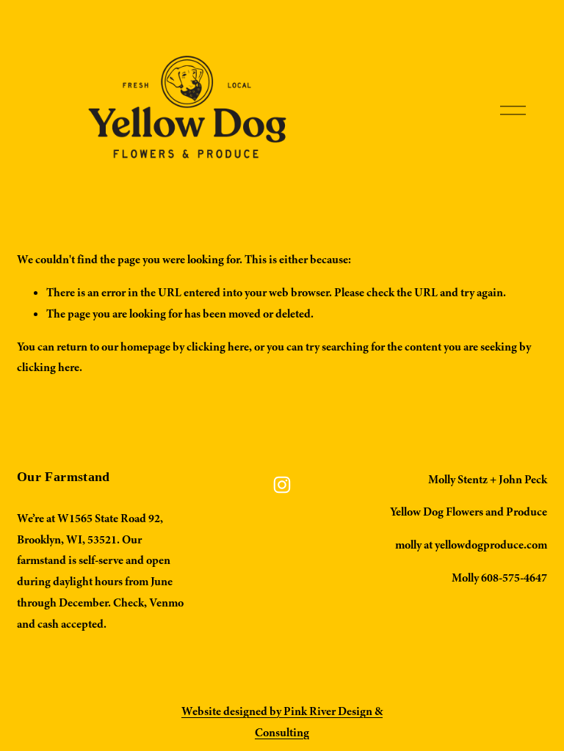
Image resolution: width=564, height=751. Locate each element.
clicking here (218, 347)
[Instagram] (282, 485)
